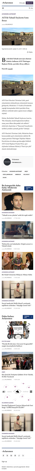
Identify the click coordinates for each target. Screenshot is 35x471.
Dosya (4, 177)
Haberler (18, 174)
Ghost (27, 467)
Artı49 (10, 69)
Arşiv (26, 171)
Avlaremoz (9, 24)
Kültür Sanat (6, 341)
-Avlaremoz (9, 467)
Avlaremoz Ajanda (7, 403)
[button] (4, 461)
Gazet (4, 468)
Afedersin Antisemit (9, 14)
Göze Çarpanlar (7, 174)
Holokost (26, 174)
